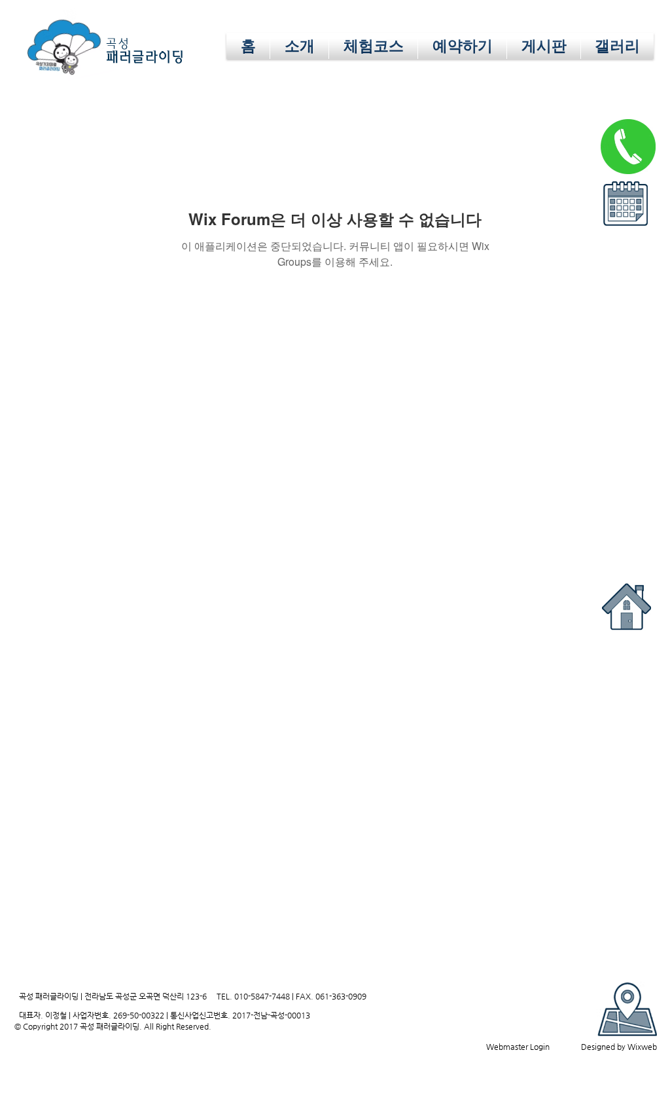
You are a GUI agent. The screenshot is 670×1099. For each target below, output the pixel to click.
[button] (625, 203)
